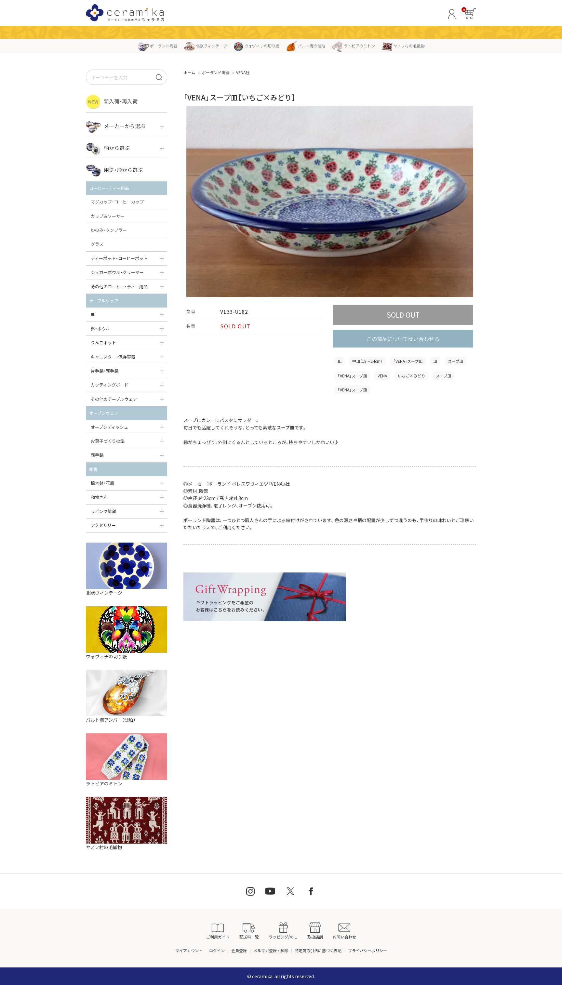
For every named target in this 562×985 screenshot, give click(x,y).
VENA (382, 375)
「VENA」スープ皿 (407, 361)
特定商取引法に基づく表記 (318, 950)
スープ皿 (455, 361)
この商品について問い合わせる (403, 339)
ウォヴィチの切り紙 (261, 45)
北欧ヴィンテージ (211, 45)
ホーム (189, 72)
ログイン (217, 950)
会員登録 (239, 950)
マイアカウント (189, 950)
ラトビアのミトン (359, 45)
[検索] (159, 77)
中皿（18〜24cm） (367, 361)
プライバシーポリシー (367, 950)
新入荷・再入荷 (121, 101)
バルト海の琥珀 (311, 45)
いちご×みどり (411, 375)
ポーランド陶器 (163, 45)
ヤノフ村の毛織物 (409, 45)
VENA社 (242, 72)
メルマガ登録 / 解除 (270, 950)
